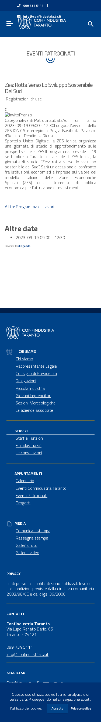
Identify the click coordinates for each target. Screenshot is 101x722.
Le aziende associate (34, 410)
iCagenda (24, 246)
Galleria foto (26, 545)
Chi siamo (27, 351)
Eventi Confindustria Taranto (41, 488)
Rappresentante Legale (36, 366)
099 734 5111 (33, 5)
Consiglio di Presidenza (36, 373)
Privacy (13, 573)
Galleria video (27, 552)
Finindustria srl (28, 445)
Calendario (25, 480)
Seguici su (15, 672)
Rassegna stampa (32, 538)
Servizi (21, 431)
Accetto (57, 708)
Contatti (15, 613)
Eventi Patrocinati (31, 495)
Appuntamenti (28, 473)
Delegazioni (26, 380)
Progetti (23, 502)
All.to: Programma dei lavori (29, 206)
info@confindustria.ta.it (27, 654)
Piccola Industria (30, 388)
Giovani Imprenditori (33, 395)
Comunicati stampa (33, 530)
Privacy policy (81, 708)
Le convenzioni (29, 452)
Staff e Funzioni (30, 438)
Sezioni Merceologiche (35, 403)
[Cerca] (90, 23)
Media (20, 523)
